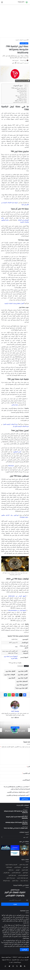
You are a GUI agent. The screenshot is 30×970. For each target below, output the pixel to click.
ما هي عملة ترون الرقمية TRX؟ (18, 88)
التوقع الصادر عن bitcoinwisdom (17, 610)
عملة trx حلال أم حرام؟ (21, 91)
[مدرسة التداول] (22, 2)
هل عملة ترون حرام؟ (21, 688)
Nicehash (11, 465)
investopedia (20, 666)
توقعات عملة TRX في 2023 (20, 100)
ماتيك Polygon (24, 517)
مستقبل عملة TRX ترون (21, 99)
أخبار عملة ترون (22, 671)
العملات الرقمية (19, 40)
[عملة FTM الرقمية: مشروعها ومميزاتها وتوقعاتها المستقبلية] (15, 847)
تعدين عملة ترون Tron (22, 97)
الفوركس (17, 869)
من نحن (22, 959)
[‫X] (14, 718)
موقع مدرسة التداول (22, 957)
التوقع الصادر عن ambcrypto (17, 596)
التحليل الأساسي (17, 867)
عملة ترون (11, 678)
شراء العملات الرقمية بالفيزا (10, 424)
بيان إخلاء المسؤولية (6, 959)
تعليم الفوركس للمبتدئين (23, 875)
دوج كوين (16, 515)
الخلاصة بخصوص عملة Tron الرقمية (19, 102)
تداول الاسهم (25, 872)
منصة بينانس (15, 404)
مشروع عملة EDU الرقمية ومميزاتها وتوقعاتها (15, 732)
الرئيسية (25, 40)
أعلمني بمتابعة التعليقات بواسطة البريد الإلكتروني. (18, 792)
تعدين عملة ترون (22, 674)
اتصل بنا (11, 962)
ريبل (12, 515)
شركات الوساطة (6, 880)
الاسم (28, 766)
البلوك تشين (25, 867)
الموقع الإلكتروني (26, 780)
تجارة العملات (11, 869)
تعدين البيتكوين (17, 451)
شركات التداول (15, 880)
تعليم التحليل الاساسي (16, 872)
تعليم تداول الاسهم (12, 875)
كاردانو (7, 515)
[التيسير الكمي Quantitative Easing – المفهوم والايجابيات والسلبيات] (15, 853)
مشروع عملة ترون (22, 684)
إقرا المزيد (24, 949)
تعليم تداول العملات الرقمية (22, 877)
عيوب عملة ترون (23, 94)
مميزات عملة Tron (22, 92)
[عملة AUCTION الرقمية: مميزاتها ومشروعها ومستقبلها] (24, 847)
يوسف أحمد (24, 60)
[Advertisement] (15, 21)
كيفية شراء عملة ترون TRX (20, 95)
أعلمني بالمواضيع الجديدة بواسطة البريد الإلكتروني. (17, 795)
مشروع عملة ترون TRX (21, 89)
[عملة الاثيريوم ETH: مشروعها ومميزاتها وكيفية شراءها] (24, 853)
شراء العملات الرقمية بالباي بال (21, 426)
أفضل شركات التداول (23, 864)
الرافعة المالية (9, 867)
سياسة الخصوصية (15, 959)
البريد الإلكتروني (26, 773)
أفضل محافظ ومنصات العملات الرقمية (14, 303)
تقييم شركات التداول (10, 877)
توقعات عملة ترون (9, 674)
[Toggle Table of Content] (25, 85)
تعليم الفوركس (6, 872)
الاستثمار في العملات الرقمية (11, 864)
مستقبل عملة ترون (21, 681)
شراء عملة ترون (22, 678)
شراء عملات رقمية (24, 880)
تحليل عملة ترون (10, 671)
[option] (15, 730)
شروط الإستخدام (17, 962)
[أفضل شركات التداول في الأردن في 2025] (5, 847)
